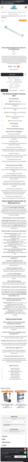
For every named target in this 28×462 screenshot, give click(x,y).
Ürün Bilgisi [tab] (4, 90)
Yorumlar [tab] (22, 90)
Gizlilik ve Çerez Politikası (14, 459)
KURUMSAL (4, 436)
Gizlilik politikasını (7, 424)
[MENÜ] (2, 7)
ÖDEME (3, 439)
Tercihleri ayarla (7, 456)
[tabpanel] (14, 238)
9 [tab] (18, 412)
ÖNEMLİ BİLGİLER (6, 442)
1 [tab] (13, 43)
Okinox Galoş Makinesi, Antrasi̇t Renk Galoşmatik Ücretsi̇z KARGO (7, 405)
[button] (24, 422)
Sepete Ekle (12, 74)
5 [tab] (12, 412)
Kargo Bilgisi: (9, 81)
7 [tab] (15, 412)
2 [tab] (14, 43)
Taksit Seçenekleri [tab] (13, 90)
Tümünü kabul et (20, 456)
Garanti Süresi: (13, 83)
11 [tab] (21, 412)
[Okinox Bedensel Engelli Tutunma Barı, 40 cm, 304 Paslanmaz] (14, 32)
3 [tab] (9, 412)
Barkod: (10, 79)
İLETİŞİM (4, 445)
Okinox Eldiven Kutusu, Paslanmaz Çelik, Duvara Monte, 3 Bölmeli (20, 405)
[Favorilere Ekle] (25, 74)
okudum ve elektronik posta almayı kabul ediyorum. (14, 425)
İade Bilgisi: (11, 85)
